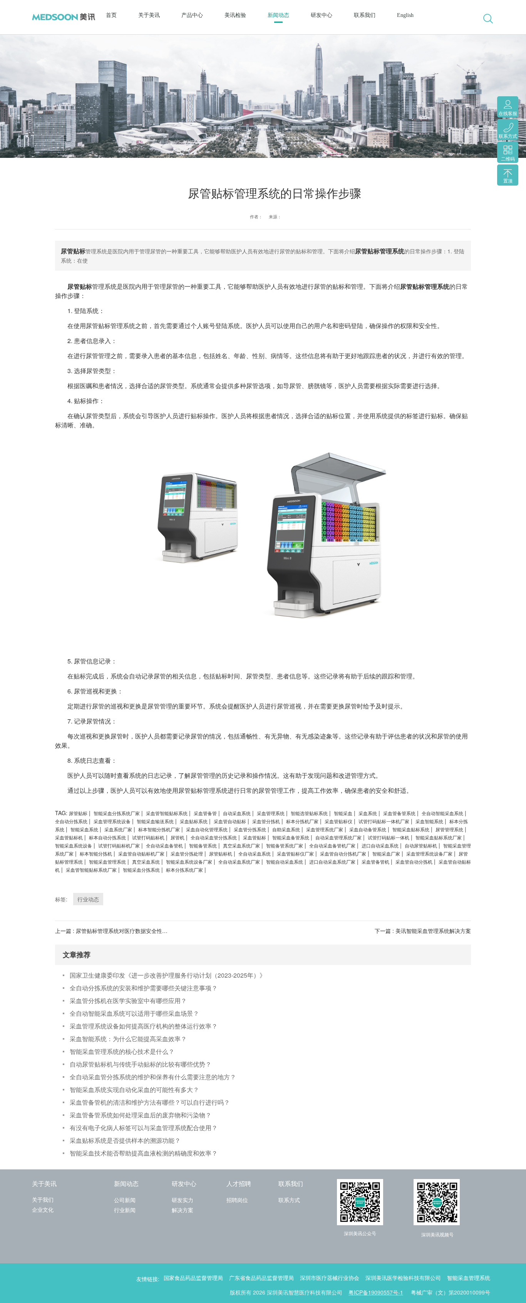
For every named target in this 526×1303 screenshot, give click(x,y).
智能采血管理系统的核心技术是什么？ (122, 1051)
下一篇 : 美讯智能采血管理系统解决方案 (423, 931)
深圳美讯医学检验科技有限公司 (403, 1278)
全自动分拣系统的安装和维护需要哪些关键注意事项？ (144, 987)
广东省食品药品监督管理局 (261, 1278)
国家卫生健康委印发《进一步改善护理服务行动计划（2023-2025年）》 (168, 975)
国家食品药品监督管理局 (193, 1278)
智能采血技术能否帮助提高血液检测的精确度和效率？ (144, 1153)
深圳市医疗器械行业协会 (329, 1278)
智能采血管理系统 (468, 1278)
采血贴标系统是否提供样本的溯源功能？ (125, 1140)
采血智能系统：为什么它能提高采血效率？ (128, 1038)
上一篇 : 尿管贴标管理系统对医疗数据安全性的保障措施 (122, 931)
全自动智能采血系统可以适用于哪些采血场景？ (134, 1013)
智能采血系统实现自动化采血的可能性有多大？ (134, 1089)
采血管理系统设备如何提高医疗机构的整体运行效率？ (144, 1026)
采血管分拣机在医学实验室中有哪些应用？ (128, 1000)
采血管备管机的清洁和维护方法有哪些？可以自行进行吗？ (150, 1102)
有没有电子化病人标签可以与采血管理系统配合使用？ (144, 1127)
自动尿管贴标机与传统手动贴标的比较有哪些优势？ (140, 1064)
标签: (61, 899)
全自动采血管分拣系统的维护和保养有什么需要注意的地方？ (153, 1076)
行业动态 (88, 899)
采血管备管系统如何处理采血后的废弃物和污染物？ (140, 1114)
